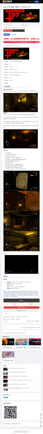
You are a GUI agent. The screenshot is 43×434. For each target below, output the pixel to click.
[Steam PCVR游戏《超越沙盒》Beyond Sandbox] (5, 373)
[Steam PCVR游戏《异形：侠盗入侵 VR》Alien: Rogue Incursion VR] (5, 381)
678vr (6, 321)
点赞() (38, 321)
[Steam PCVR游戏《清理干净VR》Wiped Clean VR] (5, 369)
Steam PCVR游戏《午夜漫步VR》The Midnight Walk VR (18, 376)
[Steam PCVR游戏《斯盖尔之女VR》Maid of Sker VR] (5, 385)
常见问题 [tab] (14, 34)
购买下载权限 (8, 30)
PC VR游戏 (12, 319)
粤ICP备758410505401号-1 (18, 432)
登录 (37, 1)
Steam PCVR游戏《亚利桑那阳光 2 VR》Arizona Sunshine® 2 (19, 388)
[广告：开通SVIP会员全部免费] (21, 39)
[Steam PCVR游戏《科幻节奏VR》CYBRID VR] (35, 341)
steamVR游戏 (18, 319)
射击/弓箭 (4, 346)
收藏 (33, 321)
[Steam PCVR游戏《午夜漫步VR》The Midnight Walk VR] (5, 377)
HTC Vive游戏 (7, 319)
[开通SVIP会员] (21, 42)
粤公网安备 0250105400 (25, 432)
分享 (29, 321)
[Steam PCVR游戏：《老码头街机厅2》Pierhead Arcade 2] (21, 341)
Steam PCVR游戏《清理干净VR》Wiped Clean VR (17, 368)
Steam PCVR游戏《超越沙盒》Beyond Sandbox (16, 372)
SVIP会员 (14, 303)
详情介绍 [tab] (7, 34)
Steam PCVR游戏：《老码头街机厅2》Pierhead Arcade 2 (21, 348)
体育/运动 (31, 346)
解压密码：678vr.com (19, 30)
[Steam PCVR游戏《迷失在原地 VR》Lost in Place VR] (8, 354)
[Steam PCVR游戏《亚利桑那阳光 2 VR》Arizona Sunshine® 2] (5, 389)
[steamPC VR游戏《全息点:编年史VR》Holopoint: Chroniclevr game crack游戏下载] (8, 341)
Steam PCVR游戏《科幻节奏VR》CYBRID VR (34, 348)
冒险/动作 (35, 346)
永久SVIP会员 (31, 303)
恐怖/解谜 (9, 23)
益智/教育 (22, 346)
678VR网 (21, 431)
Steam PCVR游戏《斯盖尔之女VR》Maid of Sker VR (17, 384)
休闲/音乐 (18, 346)
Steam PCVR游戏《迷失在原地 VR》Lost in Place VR (8, 361)
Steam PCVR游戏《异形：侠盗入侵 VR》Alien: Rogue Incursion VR (20, 380)
